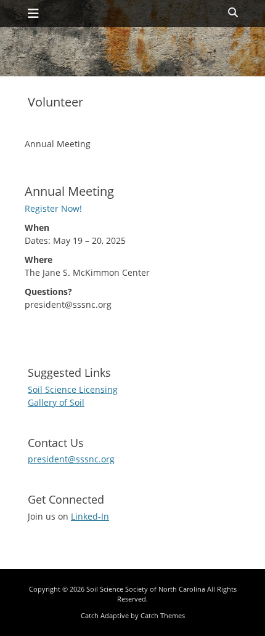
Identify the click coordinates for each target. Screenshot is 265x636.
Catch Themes (163, 615)
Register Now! (53, 208)
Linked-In (90, 516)
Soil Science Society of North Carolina (145, 589)
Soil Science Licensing (73, 389)
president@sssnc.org (71, 459)
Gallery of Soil (56, 402)
